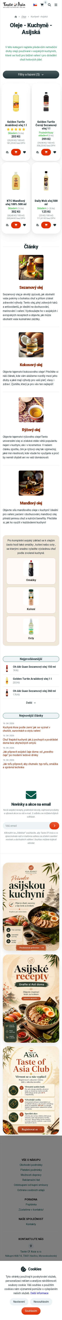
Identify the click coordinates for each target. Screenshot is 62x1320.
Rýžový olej (31, 429)
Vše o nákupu (31, 1159)
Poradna (31, 1199)
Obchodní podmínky (31, 1164)
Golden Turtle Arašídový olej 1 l (16, 123)
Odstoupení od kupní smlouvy (31, 1185)
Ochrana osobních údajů (31, 1190)
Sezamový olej (31, 287)
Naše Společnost (31, 1219)
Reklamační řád (31, 1180)
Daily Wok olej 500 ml (46, 202)
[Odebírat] (54, 825)
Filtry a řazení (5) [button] (29, 74)
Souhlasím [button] (31, 1310)
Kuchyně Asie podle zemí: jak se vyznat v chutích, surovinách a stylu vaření (26, 729)
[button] (7, 152)
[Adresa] (31, 1246)
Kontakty (31, 1224)
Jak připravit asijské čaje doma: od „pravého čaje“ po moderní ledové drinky (28, 753)
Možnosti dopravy (31, 1175)
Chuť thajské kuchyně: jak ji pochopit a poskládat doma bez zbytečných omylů (30, 741)
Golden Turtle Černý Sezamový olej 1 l (46, 125)
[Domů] (14, 5)
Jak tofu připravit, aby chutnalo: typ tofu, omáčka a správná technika (30, 765)
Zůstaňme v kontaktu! (31, 1209)
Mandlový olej (31, 503)
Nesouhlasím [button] (41, 1301)
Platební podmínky (31, 1169)
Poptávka (31, 1204)
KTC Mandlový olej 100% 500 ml (15, 202)
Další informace (39, 1293)
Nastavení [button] (19, 1301)
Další (29, 702)
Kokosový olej (31, 364)
